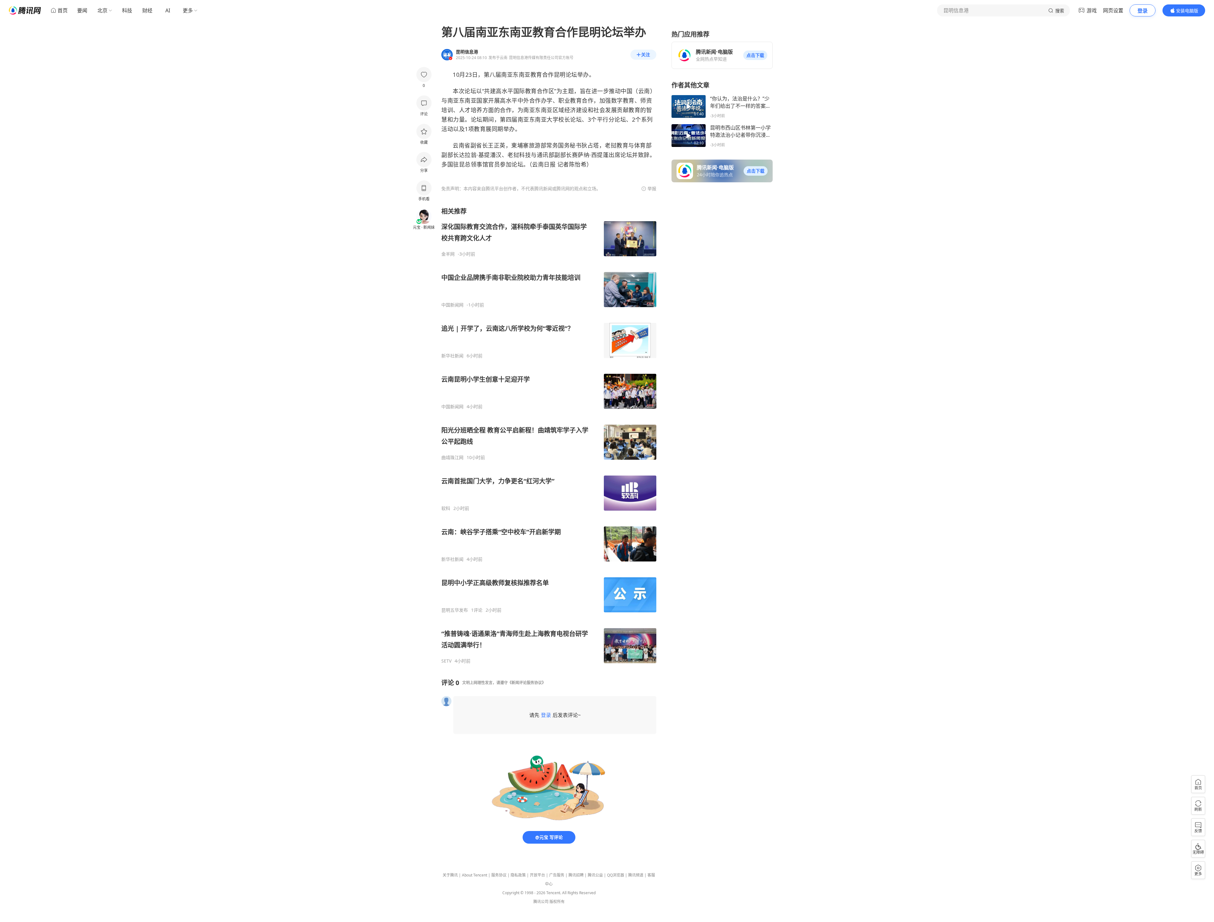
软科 (445, 508)
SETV (446, 661)
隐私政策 (518, 875)
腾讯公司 (541, 901)
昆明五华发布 (454, 610)
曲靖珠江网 (452, 457)
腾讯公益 (595, 875)
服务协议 (498, 875)
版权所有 (557, 901)
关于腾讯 (450, 875)
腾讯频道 (635, 875)
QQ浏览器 (615, 875)
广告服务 (556, 875)
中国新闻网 (452, 305)
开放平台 (537, 875)
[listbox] (548, 435)
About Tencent (474, 875)
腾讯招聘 (576, 875)
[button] (755, 55)
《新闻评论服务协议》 (527, 682)
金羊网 (448, 254)
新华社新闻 (452, 356)
